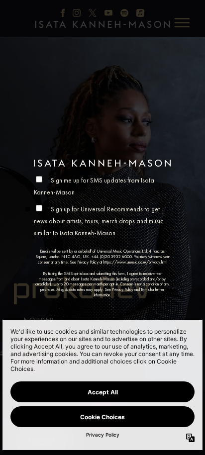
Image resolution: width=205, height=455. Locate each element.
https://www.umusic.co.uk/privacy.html (135, 262)
